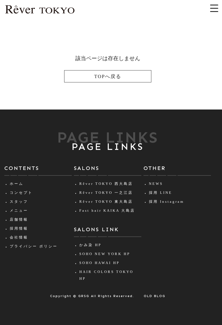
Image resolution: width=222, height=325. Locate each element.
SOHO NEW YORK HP (104, 254)
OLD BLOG (154, 296)
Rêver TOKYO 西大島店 (106, 184)
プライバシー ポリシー (34, 246)
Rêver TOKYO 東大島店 (106, 201)
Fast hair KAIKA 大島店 (107, 210)
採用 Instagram (166, 201)
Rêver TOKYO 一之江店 (106, 193)
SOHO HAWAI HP (99, 263)
